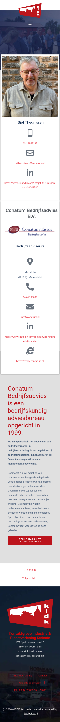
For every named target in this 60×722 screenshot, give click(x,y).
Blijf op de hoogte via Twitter (30, 689)
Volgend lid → (30, 578)
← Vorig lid (30, 569)
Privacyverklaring (22, 675)
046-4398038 (30, 297)
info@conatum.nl (30, 317)
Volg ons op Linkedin (29, 682)
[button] (30, 23)
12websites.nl (30, 713)
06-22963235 (30, 143)
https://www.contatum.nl (30, 361)
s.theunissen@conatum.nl (30, 163)
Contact (42, 675)
